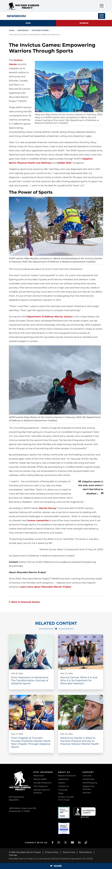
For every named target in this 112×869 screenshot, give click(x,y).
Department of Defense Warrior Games (49, 316)
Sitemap (13, 855)
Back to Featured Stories (25, 602)
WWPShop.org (90, 782)
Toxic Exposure (40, 786)
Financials (63, 790)
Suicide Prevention (42, 782)
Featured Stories (40, 30)
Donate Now (89, 779)
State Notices (85, 852)
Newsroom (22, 30)
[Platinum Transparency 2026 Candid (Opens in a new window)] (64, 812)
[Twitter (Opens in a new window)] (65, 842)
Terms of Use (69, 852)
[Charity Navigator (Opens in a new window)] (64, 828)
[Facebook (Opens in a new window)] (52, 842)
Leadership (63, 779)
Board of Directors (67, 775)
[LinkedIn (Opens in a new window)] (79, 842)
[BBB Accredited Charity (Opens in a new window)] (85, 812)
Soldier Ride (64, 163)
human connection (38, 520)
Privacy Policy (51, 852)
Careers (61, 782)
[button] (101, 5)
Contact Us (63, 786)
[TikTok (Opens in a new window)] (86, 842)
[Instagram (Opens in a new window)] (59, 842)
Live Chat (87, 775)
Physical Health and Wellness (34, 163)
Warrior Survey (47, 508)
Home (11, 30)
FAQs (60, 793)
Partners (87, 792)
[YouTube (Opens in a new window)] (72, 842)
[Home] (23, 6)
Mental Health (40, 779)
